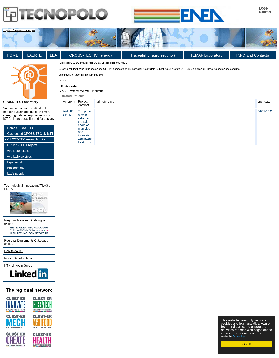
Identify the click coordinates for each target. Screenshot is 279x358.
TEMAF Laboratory (206, 55)
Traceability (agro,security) (152, 55)
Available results (18, 150)
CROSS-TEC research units (26, 139)
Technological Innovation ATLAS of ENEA (27, 187)
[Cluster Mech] (15, 328)
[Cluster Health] (42, 346)
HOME (12, 55)
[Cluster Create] (15, 346)
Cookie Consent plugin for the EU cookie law (246, 350)
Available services (19, 156)
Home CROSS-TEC (20, 128)
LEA (53, 55)
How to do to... (13, 251)
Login (6, 30)
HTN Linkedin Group (18, 265)
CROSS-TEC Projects (22, 145)
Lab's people (15, 173)
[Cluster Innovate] (15, 310)
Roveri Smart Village (18, 258)
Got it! (246, 344)
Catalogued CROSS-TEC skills (28, 133)
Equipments (15, 162)
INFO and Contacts (252, 55)
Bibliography (15, 167)
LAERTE (34, 55)
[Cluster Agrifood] (42, 328)
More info (239, 336)
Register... (266, 11)
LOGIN (264, 8)
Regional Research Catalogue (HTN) (24, 222)
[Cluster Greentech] (42, 310)
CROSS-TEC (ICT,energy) (91, 55)
